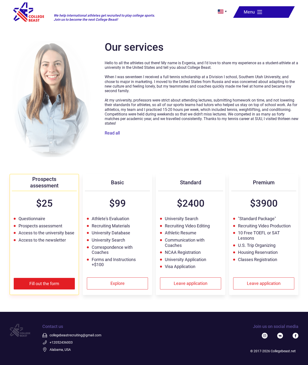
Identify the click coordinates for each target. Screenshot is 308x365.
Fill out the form (44, 283)
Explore (117, 283)
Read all (112, 132)
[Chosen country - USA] (221, 11)
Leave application (190, 283)
